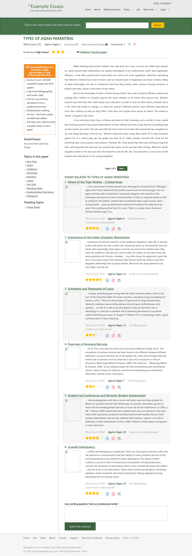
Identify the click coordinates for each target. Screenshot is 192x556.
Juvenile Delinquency (81, 447)
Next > (122, 168)
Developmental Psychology (40, 191)
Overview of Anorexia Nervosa (87, 344)
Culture (30, 180)
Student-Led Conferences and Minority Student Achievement (107, 395)
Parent (30, 165)
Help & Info (148, 9)
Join (138, 9)
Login (163, 9)
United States (33, 207)
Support (74, 537)
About (52, 537)
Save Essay (70, 44)
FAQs (43, 537)
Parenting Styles (34, 188)
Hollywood (32, 195)
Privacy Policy (112, 537)
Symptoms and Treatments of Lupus (91, 289)
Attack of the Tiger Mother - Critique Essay (95, 182)
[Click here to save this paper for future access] (119, 228)
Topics (126, 9)
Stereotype (32, 172)
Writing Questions (112, 9)
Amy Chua (32, 161)
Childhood (32, 169)
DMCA (84, 551)
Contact (63, 537)
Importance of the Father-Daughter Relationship (99, 237)
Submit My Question (80, 526)
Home (88, 9)
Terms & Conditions (92, 537)
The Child (31, 184)
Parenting (31, 176)
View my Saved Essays (93, 44)
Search (97, 9)
